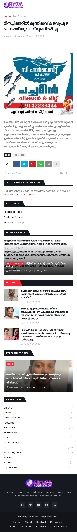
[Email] (48, 164)
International (38, 442)
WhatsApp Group (14, 222)
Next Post (66, 173)
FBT (60, 516)
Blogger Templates (40, 516)
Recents (11, 282)
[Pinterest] (32, 164)
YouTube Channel (14, 217)
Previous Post (13, 173)
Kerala (38, 447)
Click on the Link (26, 194)
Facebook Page (13, 212)
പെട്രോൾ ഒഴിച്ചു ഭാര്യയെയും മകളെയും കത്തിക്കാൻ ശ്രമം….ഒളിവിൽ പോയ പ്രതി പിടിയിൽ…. (43, 294)
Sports (38, 462)
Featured (38, 422)
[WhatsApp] (40, 164)
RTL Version (57, 522)
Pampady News (38, 452)
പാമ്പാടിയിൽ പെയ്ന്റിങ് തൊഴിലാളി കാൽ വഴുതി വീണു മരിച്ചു (36, 265)
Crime (38, 412)
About (28, 522)
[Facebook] (16, 164)
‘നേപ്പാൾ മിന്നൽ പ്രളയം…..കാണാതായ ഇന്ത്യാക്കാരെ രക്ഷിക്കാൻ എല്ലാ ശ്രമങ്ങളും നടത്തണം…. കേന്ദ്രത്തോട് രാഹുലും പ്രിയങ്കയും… (46, 334)
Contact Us (43, 526)
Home (7, 16)
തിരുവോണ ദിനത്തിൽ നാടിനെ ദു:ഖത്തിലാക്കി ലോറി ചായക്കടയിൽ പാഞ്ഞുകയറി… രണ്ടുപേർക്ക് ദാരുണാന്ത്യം (35, 242)
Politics (38, 457)
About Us (26, 526)
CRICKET (38, 407)
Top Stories (19, 16)
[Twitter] (24, 164)
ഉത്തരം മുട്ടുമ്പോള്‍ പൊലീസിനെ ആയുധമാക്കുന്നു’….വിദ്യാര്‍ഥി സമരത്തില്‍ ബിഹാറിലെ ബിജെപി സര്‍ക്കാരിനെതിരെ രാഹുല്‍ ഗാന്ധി (44, 313)
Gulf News (38, 427)
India (38, 437)
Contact (41, 522)
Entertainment (38, 417)
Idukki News (38, 432)
